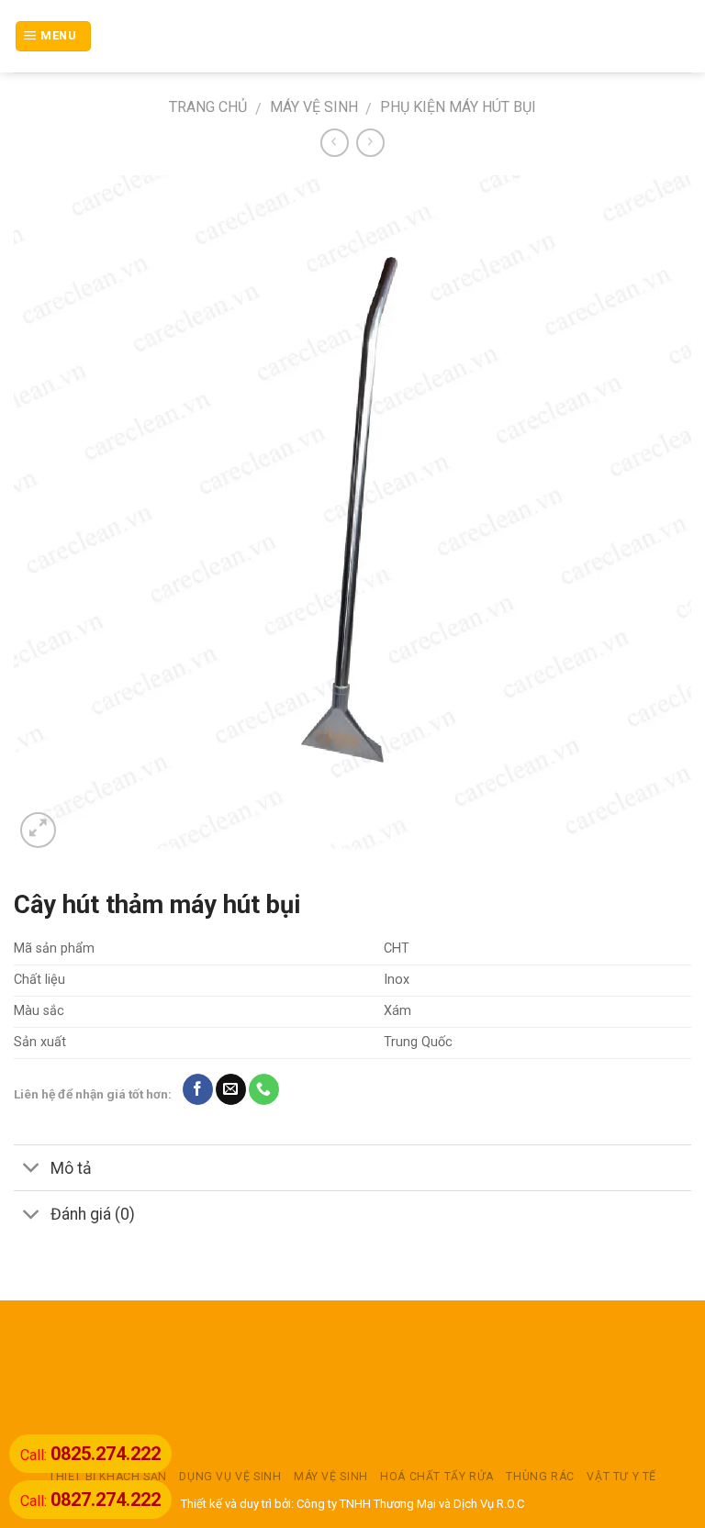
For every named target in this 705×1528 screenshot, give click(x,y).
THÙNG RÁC (540, 1476)
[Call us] (264, 1089)
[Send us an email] (231, 1089)
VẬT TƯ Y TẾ (621, 1476)
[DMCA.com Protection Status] (352, 1385)
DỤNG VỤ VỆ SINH (230, 1476)
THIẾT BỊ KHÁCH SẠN (108, 1476)
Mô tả (71, 1168)
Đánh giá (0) (92, 1214)
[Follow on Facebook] (198, 1089)
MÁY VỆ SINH (314, 107)
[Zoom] (38, 830)
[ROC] (353, 36)
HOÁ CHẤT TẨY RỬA (437, 1476)
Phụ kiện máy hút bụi (458, 107)
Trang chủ (208, 107)
